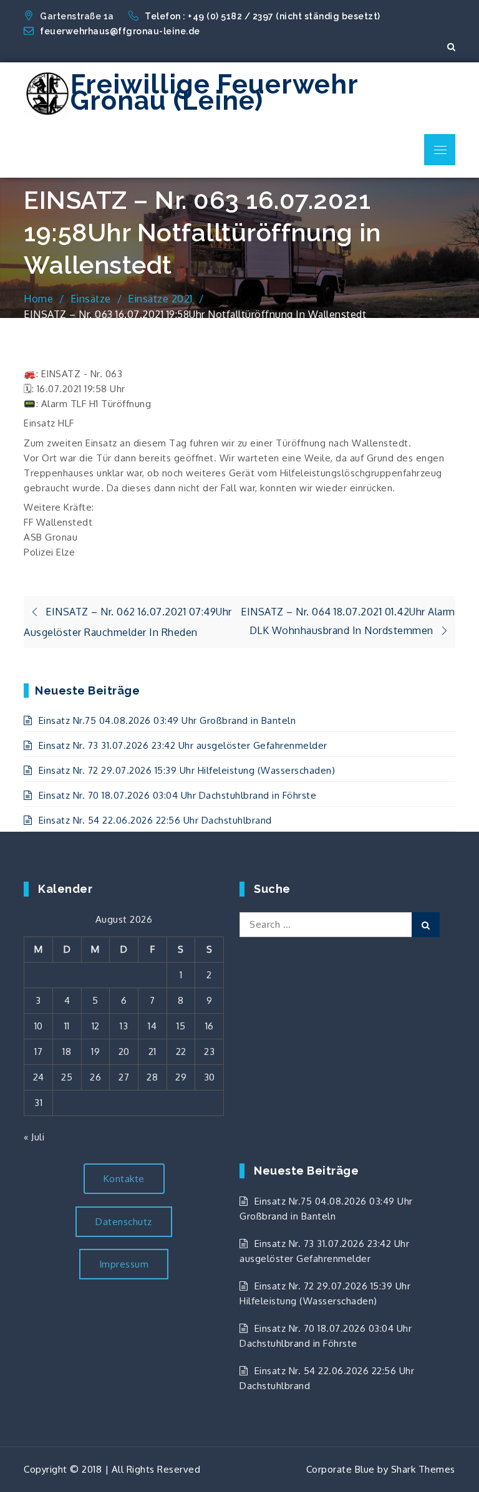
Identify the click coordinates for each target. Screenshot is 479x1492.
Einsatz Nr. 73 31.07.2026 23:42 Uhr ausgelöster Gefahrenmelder (183, 745)
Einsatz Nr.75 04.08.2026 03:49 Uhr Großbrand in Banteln (167, 720)
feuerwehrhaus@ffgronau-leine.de (120, 31)
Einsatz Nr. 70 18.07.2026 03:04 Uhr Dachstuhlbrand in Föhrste (177, 795)
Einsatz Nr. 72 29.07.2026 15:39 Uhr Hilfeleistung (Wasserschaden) (187, 770)
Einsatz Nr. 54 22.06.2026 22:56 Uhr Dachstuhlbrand (155, 820)
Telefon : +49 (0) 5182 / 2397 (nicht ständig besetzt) (263, 16)
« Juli (34, 1137)
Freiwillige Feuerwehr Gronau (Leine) (214, 92)
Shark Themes (423, 1469)
